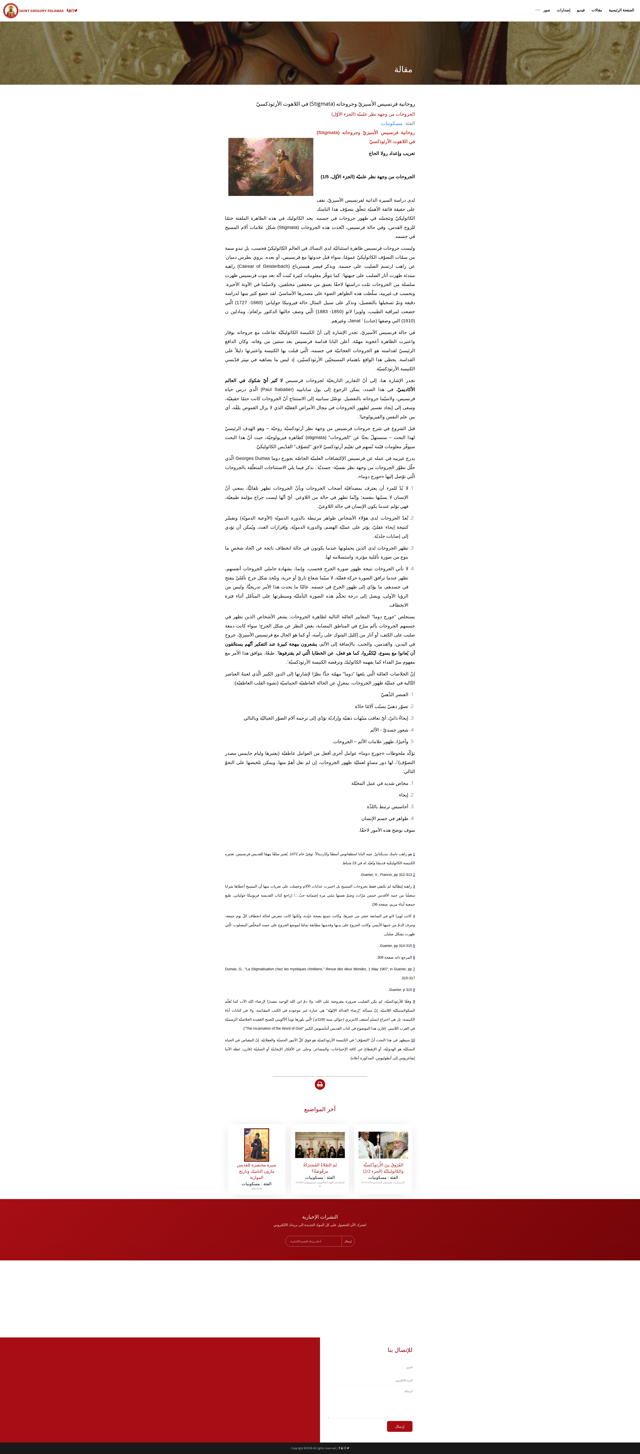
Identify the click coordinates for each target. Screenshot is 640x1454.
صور (546, 9)
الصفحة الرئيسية (621, 9)
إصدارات (563, 9)
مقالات (597, 9)
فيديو (581, 9)
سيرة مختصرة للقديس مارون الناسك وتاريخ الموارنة (256, 1171)
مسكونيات (392, 123)
